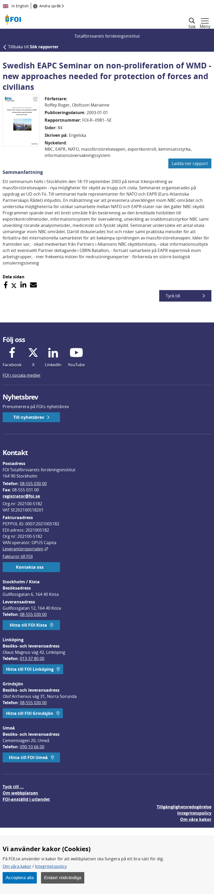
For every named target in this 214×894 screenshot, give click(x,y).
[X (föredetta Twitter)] (14, 285)
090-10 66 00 (32, 747)
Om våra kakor (17, 866)
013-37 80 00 (32, 658)
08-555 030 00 (33, 483)
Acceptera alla (20, 877)
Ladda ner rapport (190, 163)
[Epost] (33, 285)
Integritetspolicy (51, 866)
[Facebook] (5, 285)
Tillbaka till (33, 47)
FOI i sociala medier (22, 375)
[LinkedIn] (23, 285)
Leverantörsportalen (25, 549)
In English (19, 5)
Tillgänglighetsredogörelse (184, 807)
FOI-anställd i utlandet (26, 799)
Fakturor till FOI (18, 556)
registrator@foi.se (21, 496)
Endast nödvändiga (62, 877)
